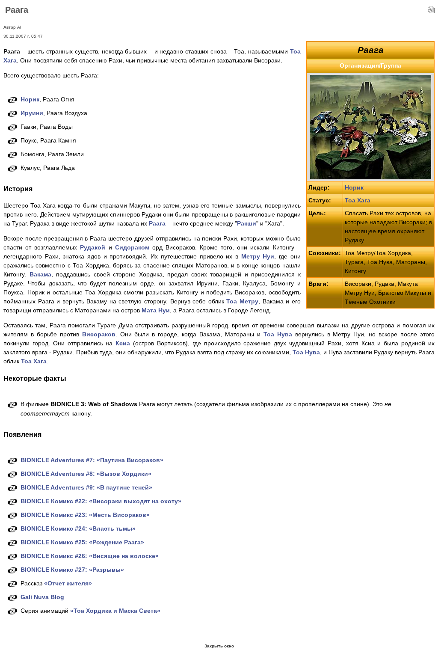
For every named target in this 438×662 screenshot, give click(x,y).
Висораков (98, 334)
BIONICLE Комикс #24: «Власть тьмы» (78, 528)
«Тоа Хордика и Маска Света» (115, 610)
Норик (354, 187)
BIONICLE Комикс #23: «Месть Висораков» (85, 514)
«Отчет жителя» (68, 583)
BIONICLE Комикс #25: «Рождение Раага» (82, 542)
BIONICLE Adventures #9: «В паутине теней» (86, 487)
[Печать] (431, 7)
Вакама (40, 274)
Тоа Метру (242, 301)
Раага (157, 223)
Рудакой (92, 247)
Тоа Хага (357, 200)
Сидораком (132, 247)
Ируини (32, 113)
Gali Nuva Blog (42, 597)
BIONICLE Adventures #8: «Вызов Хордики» (86, 473)
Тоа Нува (277, 334)
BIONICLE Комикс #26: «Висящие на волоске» (90, 555)
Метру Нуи (258, 256)
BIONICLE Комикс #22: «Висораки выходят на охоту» (101, 501)
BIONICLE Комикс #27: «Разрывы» (72, 569)
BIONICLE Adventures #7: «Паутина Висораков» (92, 460)
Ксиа (122, 343)
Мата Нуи (156, 310)
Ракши (246, 223)
